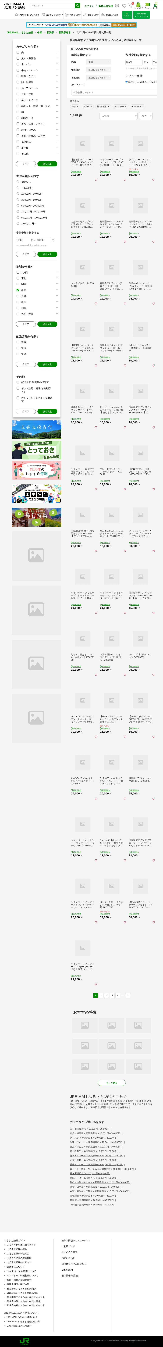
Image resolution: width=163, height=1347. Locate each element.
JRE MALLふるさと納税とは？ (22, 1317)
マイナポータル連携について (21, 1271)
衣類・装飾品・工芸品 (33, 135)
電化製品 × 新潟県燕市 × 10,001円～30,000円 (93, 1195)
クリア (25, 163)
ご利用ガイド (68, 1246)
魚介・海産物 (28, 58)
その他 (24, 153)
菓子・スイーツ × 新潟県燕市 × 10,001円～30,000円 (96, 1164)
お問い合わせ (68, 1258)
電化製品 (26, 141)
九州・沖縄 (27, 314)
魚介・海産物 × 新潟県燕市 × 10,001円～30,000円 (95, 1133)
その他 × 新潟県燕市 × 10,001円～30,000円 (92, 1204)
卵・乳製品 (27, 82)
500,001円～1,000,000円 (34, 217)
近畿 (23, 296)
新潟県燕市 (65, 32)
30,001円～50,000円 (32, 199)
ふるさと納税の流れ (17, 1249)
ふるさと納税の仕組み (18, 1253)
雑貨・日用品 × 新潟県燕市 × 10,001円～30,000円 (95, 1187)
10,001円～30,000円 (32, 193)
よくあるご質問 (69, 1252)
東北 (23, 278)
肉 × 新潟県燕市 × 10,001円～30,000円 (90, 1129)
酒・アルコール (29, 88)
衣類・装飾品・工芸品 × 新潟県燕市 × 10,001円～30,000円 (100, 1191)
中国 (23, 302)
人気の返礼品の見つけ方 (19, 1326)
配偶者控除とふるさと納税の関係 (23, 1301)
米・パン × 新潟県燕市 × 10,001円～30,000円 (93, 1137)
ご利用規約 (67, 1269)
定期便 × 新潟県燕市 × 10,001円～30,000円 (92, 1200)
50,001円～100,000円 (32, 205)
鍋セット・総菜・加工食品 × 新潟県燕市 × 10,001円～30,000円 (102, 1169)
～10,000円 (27, 187)
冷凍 (23, 348)
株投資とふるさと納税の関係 (21, 1288)
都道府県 (75, 69)
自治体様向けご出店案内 (74, 1263)
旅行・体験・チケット (33, 123)
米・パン (26, 64)
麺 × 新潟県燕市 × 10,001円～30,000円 (90, 1173)
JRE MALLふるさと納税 (20, 32)
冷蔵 (23, 342)
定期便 (24, 147)
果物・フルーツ (29, 70)
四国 (23, 308)
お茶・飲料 (27, 94)
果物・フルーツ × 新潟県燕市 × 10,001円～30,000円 (96, 1142)
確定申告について (16, 1266)
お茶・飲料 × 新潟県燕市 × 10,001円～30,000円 (94, 1160)
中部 (39, 32)
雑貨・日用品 (28, 130)
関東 (23, 284)
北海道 (24, 272)
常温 (23, 354)
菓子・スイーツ (29, 100)
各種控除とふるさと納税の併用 (22, 1293)
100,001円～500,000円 (33, 211)
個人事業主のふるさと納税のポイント (26, 1297)
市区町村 (75, 77)
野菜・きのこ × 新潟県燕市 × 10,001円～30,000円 (95, 1146)
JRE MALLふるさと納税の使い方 (23, 1321)
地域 (73, 62)
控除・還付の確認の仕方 (19, 1280)
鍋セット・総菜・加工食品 (35, 106)
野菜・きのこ (28, 76)
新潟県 (50, 32)
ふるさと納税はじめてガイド (21, 1244)
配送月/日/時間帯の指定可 (35, 382)
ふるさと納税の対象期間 (19, 1258)
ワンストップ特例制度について (22, 1275)
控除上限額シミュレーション (76, 1240)
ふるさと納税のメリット (19, 1262)
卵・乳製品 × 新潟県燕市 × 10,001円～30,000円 (94, 1151)
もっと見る (111, 1083)
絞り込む (47, 163)
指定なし (26, 181)
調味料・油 (27, 118)
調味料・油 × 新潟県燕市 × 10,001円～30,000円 (94, 1178)
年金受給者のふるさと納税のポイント (26, 1305)
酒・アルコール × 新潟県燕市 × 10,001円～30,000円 (96, 1155)
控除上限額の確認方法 (18, 1284)
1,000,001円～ (28, 223)
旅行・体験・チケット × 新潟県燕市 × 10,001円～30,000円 (100, 1182)
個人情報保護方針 (70, 1275)
